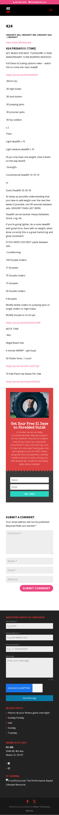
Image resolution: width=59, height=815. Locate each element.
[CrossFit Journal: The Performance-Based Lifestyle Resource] (29, 784)
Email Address (13, 633)
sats (10, 722)
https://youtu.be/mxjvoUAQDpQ (23, 381)
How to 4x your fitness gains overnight (29, 712)
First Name (11, 621)
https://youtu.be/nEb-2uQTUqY (22, 366)
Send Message (29, 698)
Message (10, 656)
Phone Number (12, 644)
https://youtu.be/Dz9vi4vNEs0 (22, 74)
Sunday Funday (16, 717)
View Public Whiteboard (18, 42)
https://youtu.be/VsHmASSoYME (23, 322)
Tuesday (12, 732)
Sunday (12, 727)
